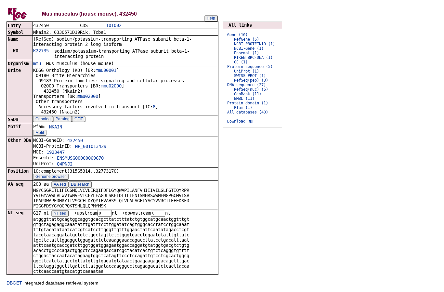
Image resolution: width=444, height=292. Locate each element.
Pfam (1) (243, 107)
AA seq (60, 184)
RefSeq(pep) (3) (251, 80)
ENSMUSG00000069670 (80, 158)
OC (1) (241, 62)
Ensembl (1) (246, 53)
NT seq (60, 213)
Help (211, 18)
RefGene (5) (246, 39)
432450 (75, 140)
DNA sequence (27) (246, 85)
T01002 (114, 25)
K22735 (41, 50)
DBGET (14, 282)
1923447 (55, 152)
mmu (37, 63)
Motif (39, 132)
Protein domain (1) (247, 103)
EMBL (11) (244, 98)
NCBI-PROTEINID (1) (254, 44)
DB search (80, 184)
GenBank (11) (247, 94)
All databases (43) (247, 112)
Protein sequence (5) (250, 66)
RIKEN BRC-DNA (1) (253, 57)
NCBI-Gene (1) (249, 48)
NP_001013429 (90, 146)
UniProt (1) (246, 71)
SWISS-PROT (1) (250, 75)
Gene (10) (237, 35)
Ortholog (43, 119)
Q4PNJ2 (64, 163)
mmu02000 (111, 85)
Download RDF (241, 121)
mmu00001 (106, 70)
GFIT (78, 119)
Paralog (63, 119)
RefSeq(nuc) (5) (251, 89)
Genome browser (50, 176)
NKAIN (55, 126)
